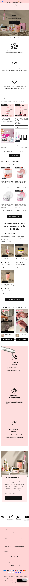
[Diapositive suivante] (18, 37)
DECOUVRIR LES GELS (14, 216)
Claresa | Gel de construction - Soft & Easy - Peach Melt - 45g (7, 182)
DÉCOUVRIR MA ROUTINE (13, 498)
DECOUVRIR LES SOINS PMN (14, 299)
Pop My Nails (12, 574)
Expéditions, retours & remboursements (12, 538)
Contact (4, 541)
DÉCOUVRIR (14, 23)
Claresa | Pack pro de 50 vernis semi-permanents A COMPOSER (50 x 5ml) (21, 119)
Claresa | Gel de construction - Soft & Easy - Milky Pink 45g (21, 205)
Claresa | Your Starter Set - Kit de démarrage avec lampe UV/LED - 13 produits (7, 145)
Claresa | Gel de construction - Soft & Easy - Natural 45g (21, 182)
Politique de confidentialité (9, 576)
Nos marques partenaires (9, 532)
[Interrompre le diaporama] (27, 37)
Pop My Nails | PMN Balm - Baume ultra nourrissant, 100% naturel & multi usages (21, 259)
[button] (2, 6)
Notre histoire (6, 529)
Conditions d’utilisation (15, 582)
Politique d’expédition (11, 578)
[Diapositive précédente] (10, 37)
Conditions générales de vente (11, 580)
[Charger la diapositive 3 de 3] (16, 37)
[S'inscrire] (24, 551)
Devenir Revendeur (7, 535)
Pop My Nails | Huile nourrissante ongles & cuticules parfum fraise (7, 259)
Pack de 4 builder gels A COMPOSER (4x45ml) (6, 119)
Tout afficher (14, 155)
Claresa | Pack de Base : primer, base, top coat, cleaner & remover (21, 145)
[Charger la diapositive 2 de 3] (14, 37)
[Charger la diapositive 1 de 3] (13, 37)
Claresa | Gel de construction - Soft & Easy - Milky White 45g (7, 205)
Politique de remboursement (21, 576)
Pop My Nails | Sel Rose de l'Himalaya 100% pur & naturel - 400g (7, 285)
